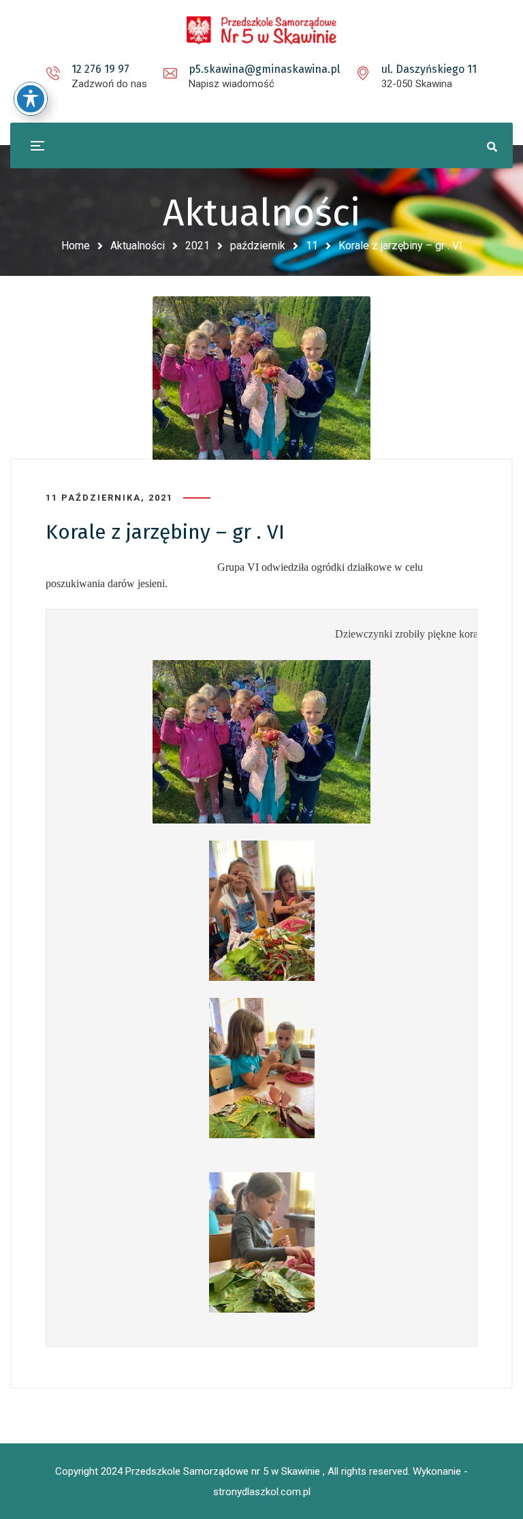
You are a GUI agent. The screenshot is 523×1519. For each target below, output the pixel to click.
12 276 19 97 (100, 69)
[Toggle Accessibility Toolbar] (30, 98)
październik (257, 245)
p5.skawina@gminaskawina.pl (264, 69)
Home (75, 245)
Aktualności (137, 245)
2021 (197, 245)
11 (312, 245)
